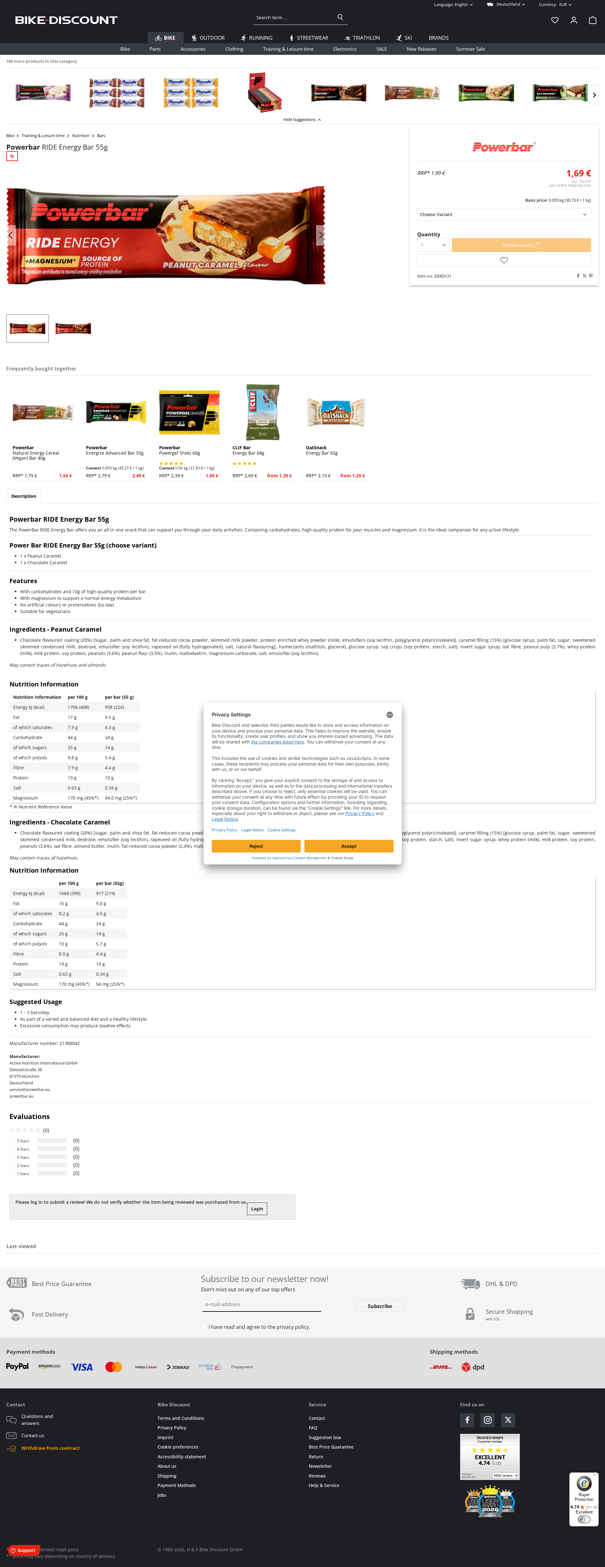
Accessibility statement (182, 1457)
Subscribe (380, 1306)
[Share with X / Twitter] (583, 276)
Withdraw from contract (50, 1448)
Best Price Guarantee (331, 1447)
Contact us (32, 1435)
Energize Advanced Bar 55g (115, 450)
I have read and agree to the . (259, 1326)
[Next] (594, 95)
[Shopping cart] (591, 20)
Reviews (317, 1476)
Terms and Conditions (181, 1418)
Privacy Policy (172, 1428)
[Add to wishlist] (504, 260)
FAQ (313, 1428)
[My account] (574, 20)
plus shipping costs (570, 185)
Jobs (162, 1495)
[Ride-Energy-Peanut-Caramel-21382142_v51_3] (166, 235)
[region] (302, 91)
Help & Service (324, 1485)
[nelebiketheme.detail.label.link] (43, 92)
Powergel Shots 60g (179, 450)
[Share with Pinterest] (589, 276)
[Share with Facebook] (576, 276)
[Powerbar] (504, 147)
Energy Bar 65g (322, 450)
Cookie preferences (178, 1447)
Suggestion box (325, 1437)
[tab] (23, 496)
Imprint (165, 1437)
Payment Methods (177, 1485)
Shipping (167, 1476)
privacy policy (293, 1326)
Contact (317, 1418)
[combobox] (293, 17)
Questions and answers (37, 1419)
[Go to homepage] (66, 20)
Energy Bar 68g (248, 450)
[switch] (584, 1519)
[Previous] (11, 235)
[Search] (340, 17)
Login (257, 1209)
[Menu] (595, 1476)
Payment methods (30, 1351)
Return (316, 1457)
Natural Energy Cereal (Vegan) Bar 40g (36, 453)
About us (167, 1466)
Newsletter (320, 1466)
